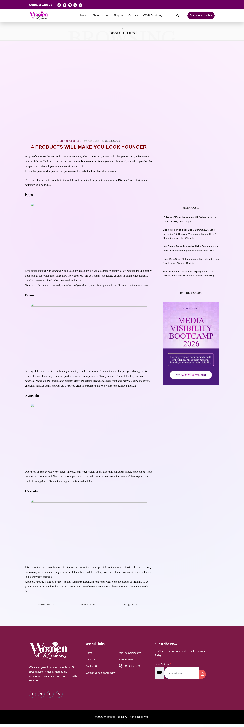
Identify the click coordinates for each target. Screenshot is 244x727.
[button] (100, 15)
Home (83, 15)
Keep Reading (89, 604)
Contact (133, 15)
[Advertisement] (196, 83)
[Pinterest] (133, 605)
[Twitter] (129, 605)
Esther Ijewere (112, 141)
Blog (116, 15)
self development (71, 141)
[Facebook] (59, 5)
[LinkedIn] (50, 694)
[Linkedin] (70, 5)
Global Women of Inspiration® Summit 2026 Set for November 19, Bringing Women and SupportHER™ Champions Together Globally (189, 233)
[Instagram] (64, 5)
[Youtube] (80, 5)
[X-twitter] (75, 5)
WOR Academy (152, 15)
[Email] (137, 605)
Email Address (163, 664)
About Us (98, 15)
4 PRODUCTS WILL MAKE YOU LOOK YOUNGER (89, 147)
